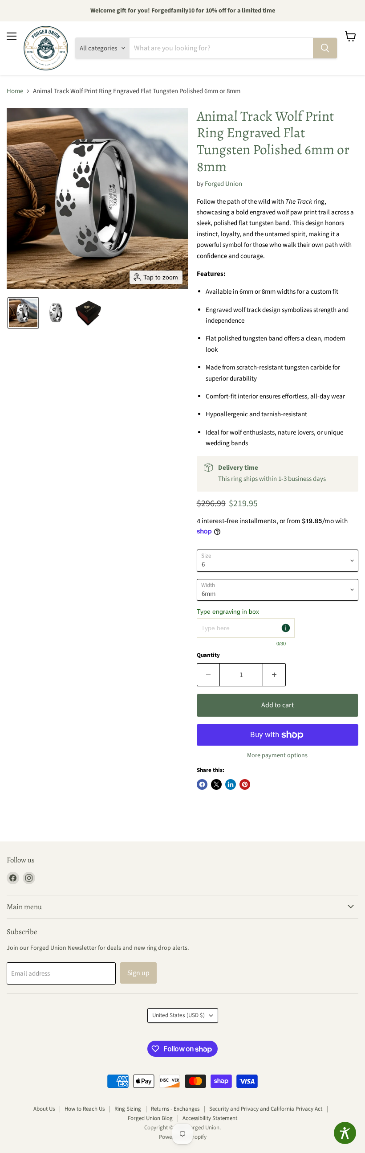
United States (178, 1015)
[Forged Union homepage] (46, 48)
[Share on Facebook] (202, 784)
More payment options (277, 755)
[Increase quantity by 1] (274, 674)
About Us (44, 1109)
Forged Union (223, 184)
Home (15, 91)
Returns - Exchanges (175, 1109)
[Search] (325, 48)
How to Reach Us (85, 1109)
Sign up (138, 973)
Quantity (208, 655)
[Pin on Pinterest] (244, 784)
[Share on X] (216, 784)
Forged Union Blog (150, 1118)
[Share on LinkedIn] (230, 784)
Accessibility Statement (209, 1118)
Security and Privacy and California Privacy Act (265, 1109)
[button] (23, 313)
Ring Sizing (127, 1109)
